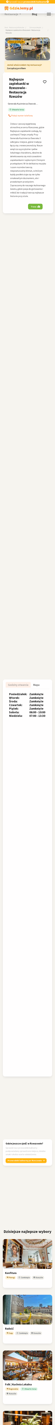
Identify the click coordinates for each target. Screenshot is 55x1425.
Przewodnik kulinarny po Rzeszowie (25, 1160)
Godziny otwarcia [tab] (18, 685)
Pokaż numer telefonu (22, 115)
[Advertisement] (27, 1107)
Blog (34, 14)
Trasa (33, 206)
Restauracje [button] (12, 14)
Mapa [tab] (36, 685)
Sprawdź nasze (27, 1)
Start (6, 27)
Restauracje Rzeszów (16, 27)
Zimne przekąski (35, 27)
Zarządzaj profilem (16, 68)
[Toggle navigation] (49, 14)
